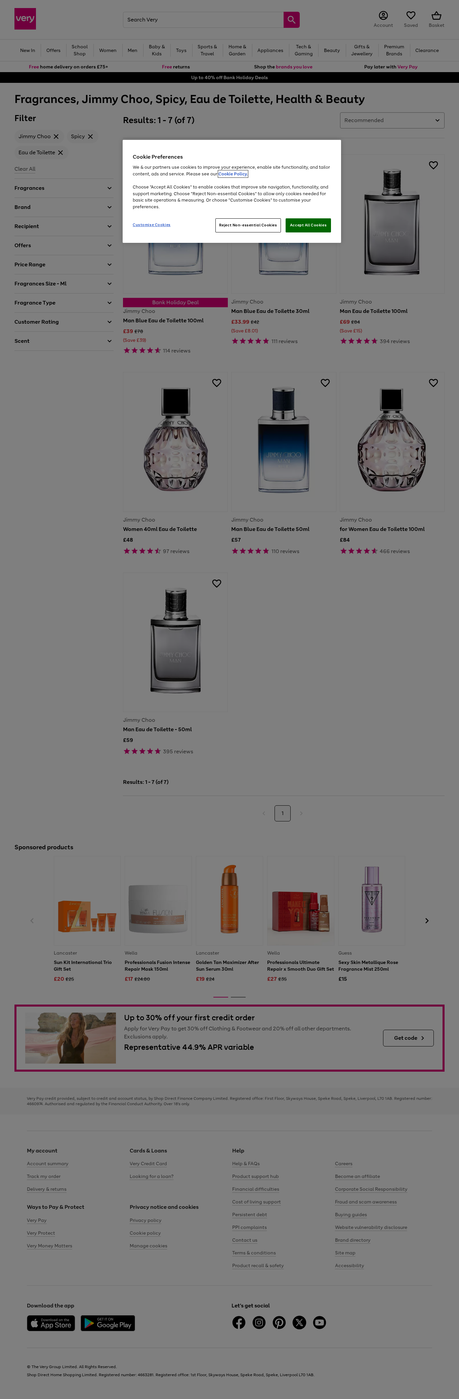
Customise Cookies (152, 224)
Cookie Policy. (233, 174)
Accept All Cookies (308, 225)
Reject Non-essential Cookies (248, 225)
